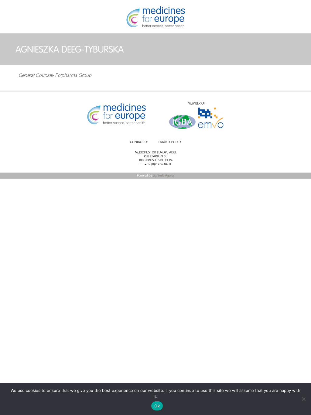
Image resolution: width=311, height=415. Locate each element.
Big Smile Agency (163, 175)
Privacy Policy (170, 142)
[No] (303, 399)
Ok (157, 405)
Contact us (139, 142)
